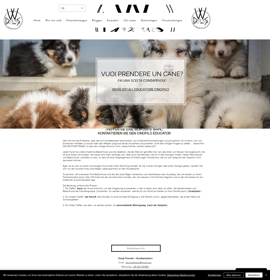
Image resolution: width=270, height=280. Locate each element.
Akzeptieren (254, 275)
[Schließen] (266, 275)
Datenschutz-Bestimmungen (181, 275)
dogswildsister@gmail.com (139, 262)
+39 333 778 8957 (140, 266)
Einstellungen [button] (214, 275)
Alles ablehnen (233, 275)
